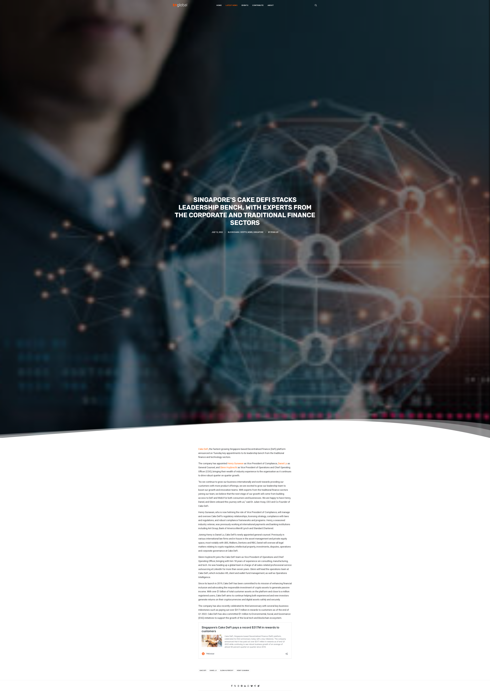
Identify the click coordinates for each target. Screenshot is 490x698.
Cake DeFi (203, 449)
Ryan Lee (274, 232)
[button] (316, 5)
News (250, 232)
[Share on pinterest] (241, 685)
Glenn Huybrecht (228, 467)
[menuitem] (219, 5)
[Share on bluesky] (251, 685)
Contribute (258, 5)
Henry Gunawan (236, 463)
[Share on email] (258, 685)
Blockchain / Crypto (237, 232)
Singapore (258, 232)
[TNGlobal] (180, 5)
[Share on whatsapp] (248, 685)
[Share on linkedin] (245, 685)
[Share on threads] (238, 685)
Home (219, 5)
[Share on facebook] (231, 685)
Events (245, 5)
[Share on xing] (254, 685)
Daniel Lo (282, 463)
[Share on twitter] (235, 685)
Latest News (231, 5)
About (271, 5)
